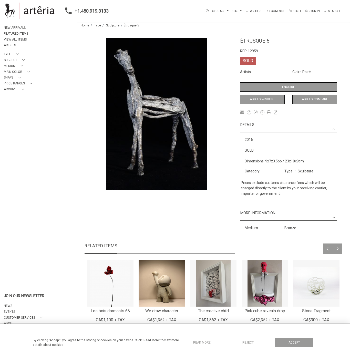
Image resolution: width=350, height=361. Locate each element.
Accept (294, 342)
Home (85, 25)
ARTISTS (10, 45)
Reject (248, 342)
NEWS (8, 306)
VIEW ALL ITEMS (15, 39)
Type (97, 25)
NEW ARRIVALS (15, 28)
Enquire (288, 87)
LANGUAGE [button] (217, 11)
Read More (202, 342)
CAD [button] (235, 11)
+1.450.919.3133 (92, 11)
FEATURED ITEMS (16, 33)
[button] (12, 54)
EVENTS (9, 312)
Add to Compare (315, 99)
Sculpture (112, 25)
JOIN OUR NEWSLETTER (24, 296)
